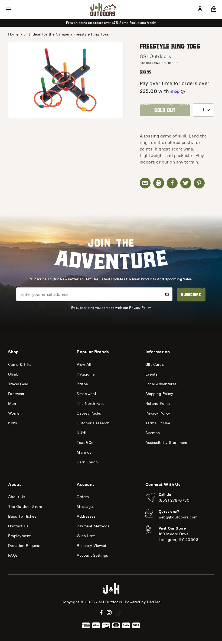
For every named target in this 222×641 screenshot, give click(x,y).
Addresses (86, 516)
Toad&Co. (86, 442)
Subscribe (191, 294)
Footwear (16, 394)
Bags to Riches (22, 516)
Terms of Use (157, 423)
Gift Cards (154, 364)
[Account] (200, 10)
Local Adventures (161, 384)
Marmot (84, 452)
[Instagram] (109, 612)
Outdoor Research (93, 423)
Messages (86, 506)
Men (12, 403)
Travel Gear (18, 384)
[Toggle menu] (8, 9)
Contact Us (18, 526)
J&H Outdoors (109, 602)
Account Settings (92, 555)
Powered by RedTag (143, 602)
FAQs (13, 555)
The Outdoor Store (25, 506)
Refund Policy (158, 403)
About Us (16, 497)
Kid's (12, 423)
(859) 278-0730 (174, 500)
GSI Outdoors (155, 56)
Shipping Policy (159, 394)
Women (15, 413)
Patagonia (85, 374)
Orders (83, 497)
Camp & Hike (20, 364)
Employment (19, 536)
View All (84, 364)
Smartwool (86, 394)
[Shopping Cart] (213, 10)
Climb (13, 374)
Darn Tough (87, 462)
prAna (82, 384)
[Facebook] (101, 612)
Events (151, 374)
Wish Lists (86, 536)
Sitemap (152, 433)
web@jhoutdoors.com (178, 517)
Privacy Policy (140, 308)
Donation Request (24, 545)
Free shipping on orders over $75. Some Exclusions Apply (111, 23)
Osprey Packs (89, 413)
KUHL (82, 433)
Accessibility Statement (166, 442)
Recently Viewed (91, 545)
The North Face (90, 403)
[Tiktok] (119, 613)
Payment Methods (93, 526)
